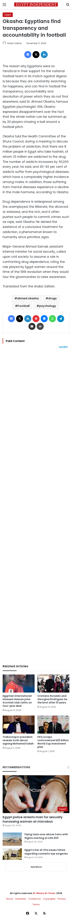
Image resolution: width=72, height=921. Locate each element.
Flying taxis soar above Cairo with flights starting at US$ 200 (46, 836)
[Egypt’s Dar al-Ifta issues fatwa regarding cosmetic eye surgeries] (12, 854)
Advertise (20, 898)
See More (36, 867)
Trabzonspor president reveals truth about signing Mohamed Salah (18, 740)
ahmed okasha (28, 298)
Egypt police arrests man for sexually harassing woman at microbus (33, 819)
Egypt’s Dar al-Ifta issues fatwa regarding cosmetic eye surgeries (46, 851)
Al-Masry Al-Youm (44, 893)
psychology (47, 306)
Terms (36, 904)
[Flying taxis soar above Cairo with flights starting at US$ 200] (12, 839)
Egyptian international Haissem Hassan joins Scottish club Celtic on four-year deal (17, 701)
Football (24, 306)
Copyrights (49, 898)
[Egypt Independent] (36, 4)
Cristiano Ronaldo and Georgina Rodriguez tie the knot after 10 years (52, 699)
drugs (52, 298)
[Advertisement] (36, 506)
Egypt (8, 14)
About (9, 898)
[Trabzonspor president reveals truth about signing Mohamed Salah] (19, 725)
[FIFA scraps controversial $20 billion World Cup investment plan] (53, 725)
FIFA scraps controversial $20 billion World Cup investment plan (53, 742)
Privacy (62, 898)
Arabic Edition (14, 43)
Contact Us (34, 898)
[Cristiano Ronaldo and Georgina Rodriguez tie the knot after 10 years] (53, 683)
